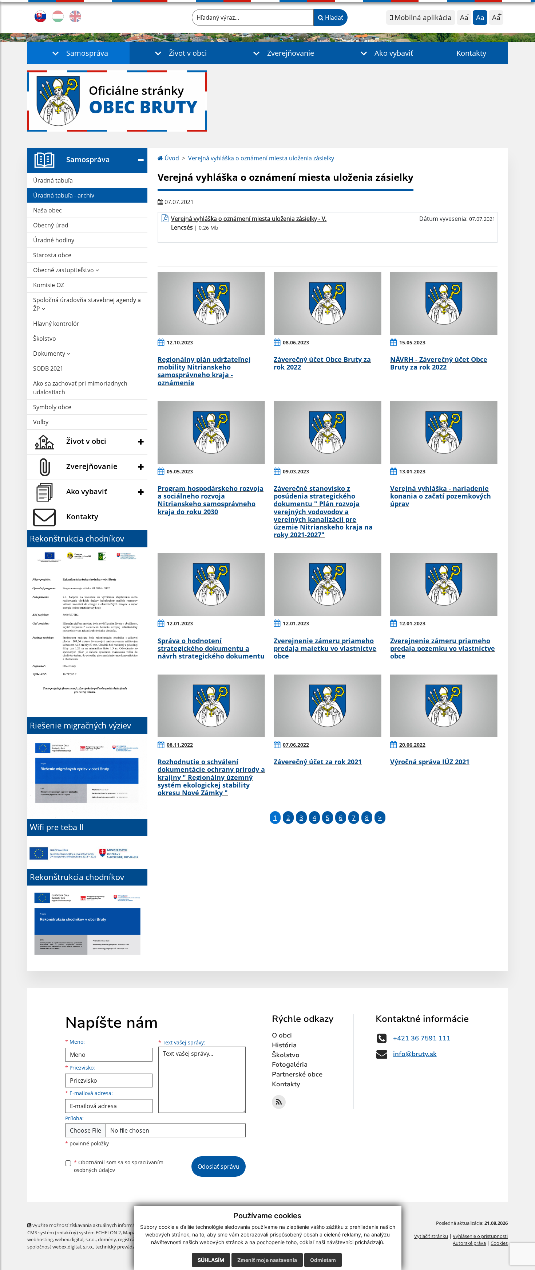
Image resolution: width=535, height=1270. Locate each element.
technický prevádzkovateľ (123, 1246)
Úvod (171, 158)
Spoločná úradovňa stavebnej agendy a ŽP (87, 304)
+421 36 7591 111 (422, 1038)
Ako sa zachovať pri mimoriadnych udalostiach (80, 387)
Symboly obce (52, 407)
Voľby (40, 422)
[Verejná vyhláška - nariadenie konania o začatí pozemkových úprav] (444, 432)
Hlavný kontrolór (56, 324)
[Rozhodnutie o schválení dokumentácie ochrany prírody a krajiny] (211, 706)
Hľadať (333, 17)
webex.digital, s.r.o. (75, 1239)
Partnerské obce (297, 1074)
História (284, 1045)
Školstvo (44, 339)
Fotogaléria (290, 1064)
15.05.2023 (412, 342)
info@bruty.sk (415, 1054)
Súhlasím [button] (211, 1260)
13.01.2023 (412, 471)
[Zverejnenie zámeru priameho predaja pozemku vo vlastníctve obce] (444, 584)
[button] (78, 53)
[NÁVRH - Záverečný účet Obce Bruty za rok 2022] (444, 303)
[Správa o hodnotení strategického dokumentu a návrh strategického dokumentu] (211, 584)
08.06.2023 (296, 342)
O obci (282, 1035)
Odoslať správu (218, 1166)
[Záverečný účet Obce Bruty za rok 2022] (327, 303)
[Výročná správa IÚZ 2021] (444, 706)
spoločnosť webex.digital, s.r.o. (60, 1246)
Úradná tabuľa (53, 180)
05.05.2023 (180, 471)
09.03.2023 (296, 471)
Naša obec (47, 210)
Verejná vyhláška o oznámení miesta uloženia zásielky (261, 158)
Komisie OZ (48, 285)
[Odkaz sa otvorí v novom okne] (279, 1102)
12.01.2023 (180, 623)
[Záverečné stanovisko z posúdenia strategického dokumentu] (327, 432)
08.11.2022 (180, 744)
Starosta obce (52, 255)
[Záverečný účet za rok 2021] (327, 706)
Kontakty (471, 53)
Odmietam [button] (323, 1260)
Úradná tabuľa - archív (63, 195)
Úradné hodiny (53, 240)
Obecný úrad (50, 225)
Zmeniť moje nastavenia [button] (267, 1260)
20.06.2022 (412, 744)
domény (107, 1239)
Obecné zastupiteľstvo (64, 270)
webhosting (40, 1239)
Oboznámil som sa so (118, 1166)
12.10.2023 (180, 342)
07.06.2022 (296, 744)
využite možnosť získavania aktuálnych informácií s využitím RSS (101, 1225)
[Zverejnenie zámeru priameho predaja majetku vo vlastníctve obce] (327, 584)
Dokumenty (50, 353)
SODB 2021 (48, 368)
